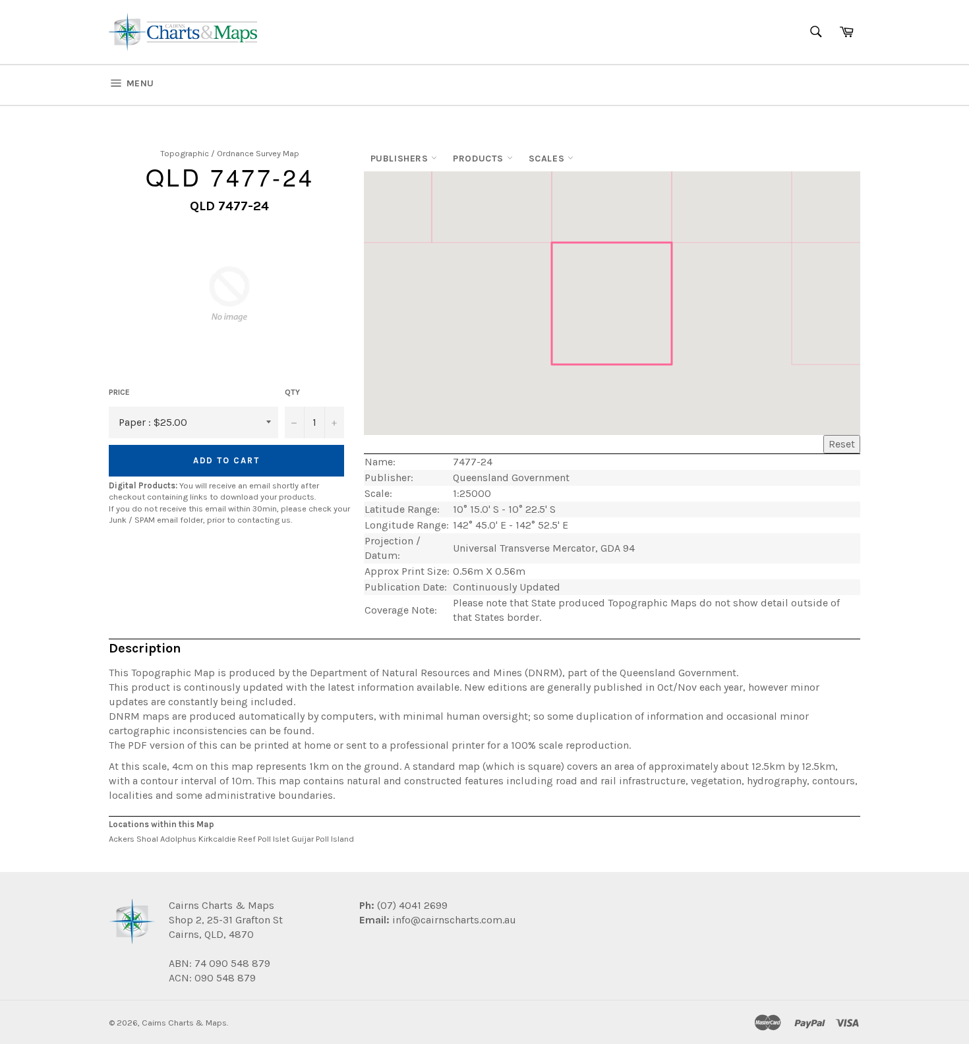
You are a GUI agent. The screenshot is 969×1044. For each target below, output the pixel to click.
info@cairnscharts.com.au (454, 920)
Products (479, 158)
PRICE (119, 392)
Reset (842, 444)
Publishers (401, 158)
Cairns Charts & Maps (184, 1023)
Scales (548, 158)
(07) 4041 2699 (411, 905)
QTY (292, 392)
